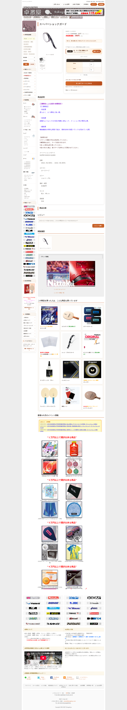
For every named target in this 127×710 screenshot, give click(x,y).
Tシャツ (26, 143)
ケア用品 (26, 113)
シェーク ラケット (28, 119)
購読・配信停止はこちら (29, 349)
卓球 (67, 693)
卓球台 (25, 180)
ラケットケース (27, 124)
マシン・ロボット (28, 178)
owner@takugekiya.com (70, 701)
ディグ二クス (31, 54)
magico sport (27, 196)
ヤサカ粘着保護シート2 (49, 354)
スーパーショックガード (36, 19)
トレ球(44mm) (27, 165)
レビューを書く (98, 225)
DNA (32, 41)
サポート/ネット (27, 176)
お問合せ (63, 687)
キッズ (25, 84)
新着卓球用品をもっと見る (29, 308)
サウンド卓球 (27, 95)
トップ (26, 19)
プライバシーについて (28, 325)
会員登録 (101, 4)
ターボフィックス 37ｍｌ (47, 380)
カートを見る (36, 685)
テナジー (25, 54)
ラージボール (27, 86)
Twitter (42, 678)
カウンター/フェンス (28, 175)
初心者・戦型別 (28, 72)
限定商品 (26, 78)
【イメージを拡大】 (50, 54)
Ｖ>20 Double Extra (28, 46)
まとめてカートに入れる (84, 83)
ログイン (94, 4)
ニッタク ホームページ (59, 289)
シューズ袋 (26, 151)
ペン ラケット (27, 121)
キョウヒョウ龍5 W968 (29, 300)
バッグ (24, 155)
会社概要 (25, 330)
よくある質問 (66, 4)
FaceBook (56, 678)
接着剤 (25, 111)
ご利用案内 (85, 4)
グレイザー (26, 44)
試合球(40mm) (27, 163)
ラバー (24, 103)
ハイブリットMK (27, 49)
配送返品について (52, 685)
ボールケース (27, 168)
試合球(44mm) (27, 166)
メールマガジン (83, 678)
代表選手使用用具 (28, 92)
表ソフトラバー (27, 108)
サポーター (26, 198)
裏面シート (64, 406)
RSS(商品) (70, 678)
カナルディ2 (69, 326)
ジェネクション (66, 380)
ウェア (24, 133)
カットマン (26, 89)
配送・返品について (28, 322)
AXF (25, 193)
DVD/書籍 (26, 188)
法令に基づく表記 (73, 685)
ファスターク (26, 41)
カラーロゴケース (87, 326)
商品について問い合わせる (71, 90)
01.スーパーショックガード (45, 248)
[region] (83, 66)
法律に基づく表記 (27, 328)
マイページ (28, 685)
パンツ (25, 138)
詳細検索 (32, 64)
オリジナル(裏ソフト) (91, 353)
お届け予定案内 (76, 4)
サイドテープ (27, 126)
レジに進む (44, 685)
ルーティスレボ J (90, 407)
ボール (24, 158)
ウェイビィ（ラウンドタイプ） (48, 406)
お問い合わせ (57, 4)
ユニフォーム (27, 136)
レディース (26, 81)
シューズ (25, 148)
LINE (29, 678)
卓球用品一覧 (90, 685)
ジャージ (26, 144)
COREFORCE (27, 191)
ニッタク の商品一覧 (59, 292)
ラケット (25, 116)
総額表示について (27, 333)
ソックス (26, 139)
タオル (25, 141)
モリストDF (46, 327)
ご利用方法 (26, 317)
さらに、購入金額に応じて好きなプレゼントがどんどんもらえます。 (82, 40)
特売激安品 (27, 75)
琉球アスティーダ (28, 190)
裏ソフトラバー (27, 106)
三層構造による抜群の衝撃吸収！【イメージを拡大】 (42, 67)
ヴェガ (25, 51)
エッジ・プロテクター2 (68, 352)
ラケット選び (27, 123)
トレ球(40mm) (27, 162)
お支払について (27, 320)
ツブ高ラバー (27, 109)
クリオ (25, 194)
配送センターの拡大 (45, 665)
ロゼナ (29, 51)
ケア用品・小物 (26, 129)
